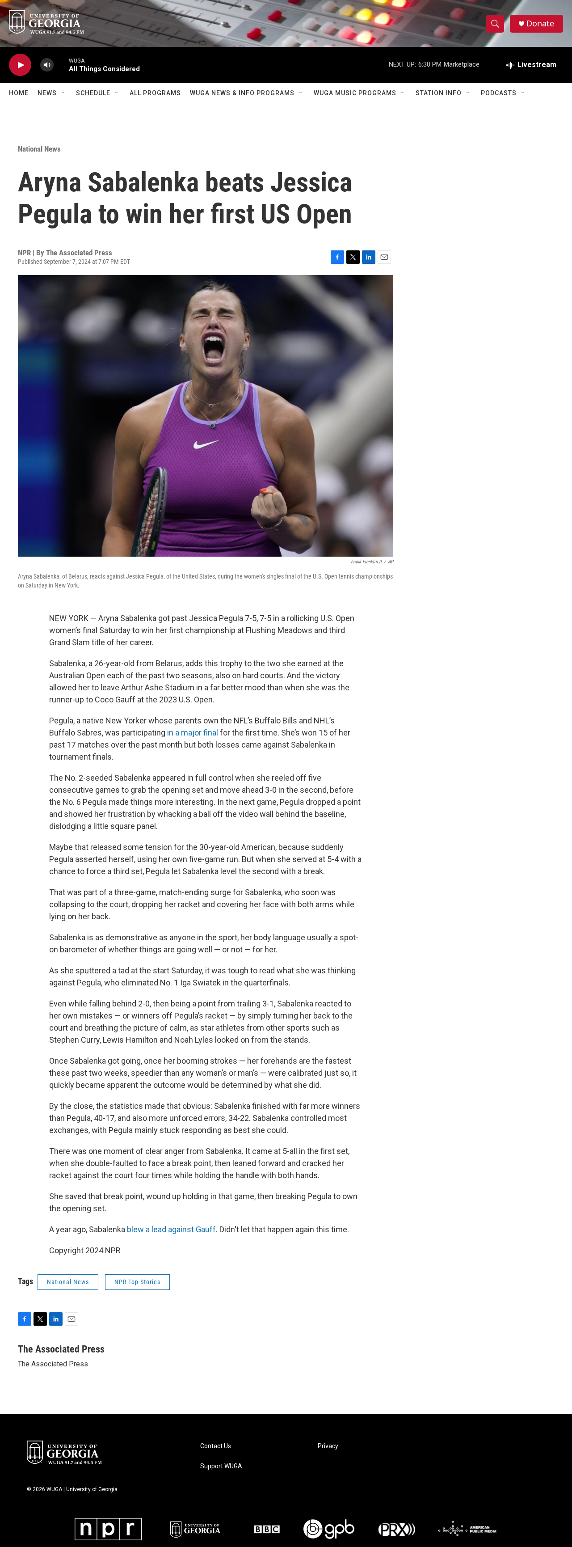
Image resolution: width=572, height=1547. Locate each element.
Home (19, 93)
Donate (540, 23)
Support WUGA (221, 1466)
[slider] (61, 64)
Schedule (93, 93)
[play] (20, 65)
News (47, 93)
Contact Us (215, 1446)
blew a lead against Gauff (171, 1229)
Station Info (439, 93)
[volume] (47, 65)
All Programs (155, 93)
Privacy (328, 1446)
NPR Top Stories (137, 1281)
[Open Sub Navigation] (63, 93)
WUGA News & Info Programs (242, 93)
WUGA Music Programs (355, 93)
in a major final (192, 732)
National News (39, 148)
